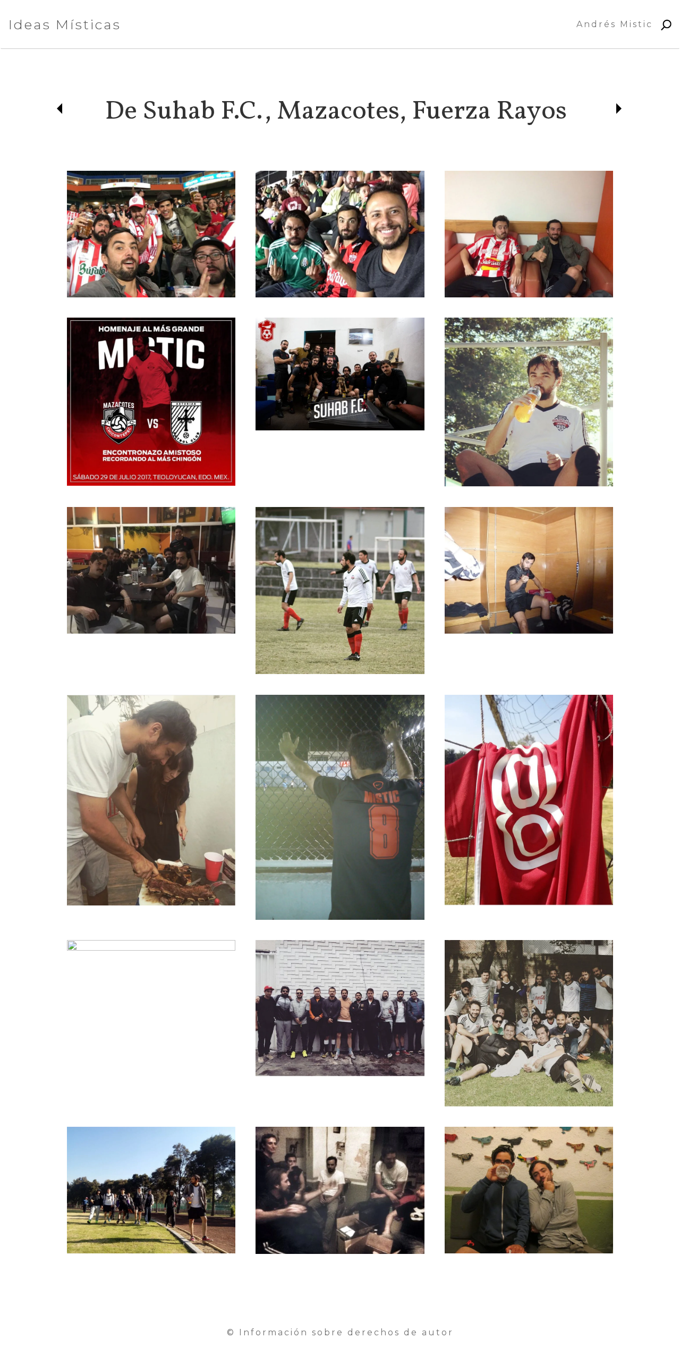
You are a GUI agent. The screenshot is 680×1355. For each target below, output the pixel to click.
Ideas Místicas (64, 24)
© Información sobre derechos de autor (340, 1332)
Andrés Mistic (614, 24)
